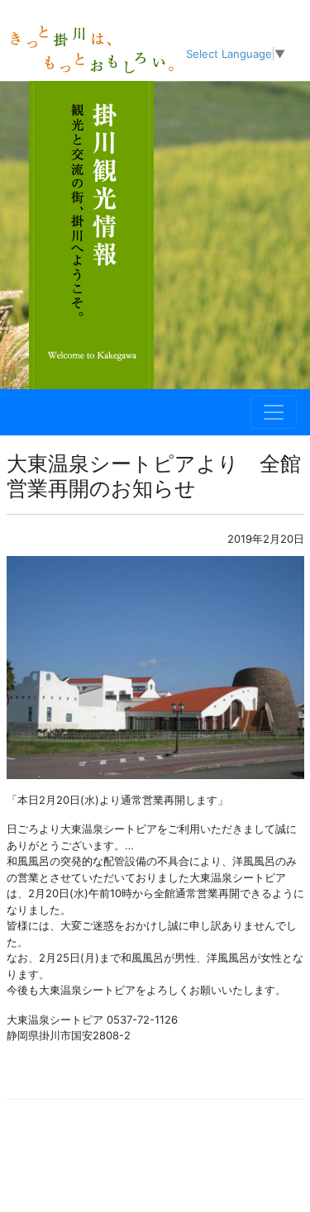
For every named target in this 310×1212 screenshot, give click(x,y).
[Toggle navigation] (273, 412)
